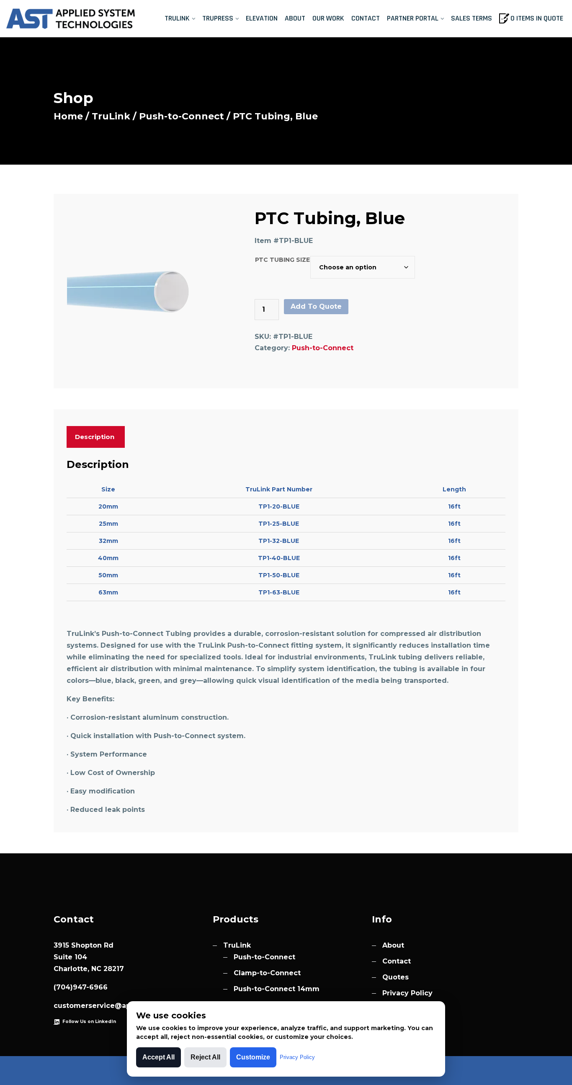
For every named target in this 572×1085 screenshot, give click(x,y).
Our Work (328, 18)
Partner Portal (412, 18)
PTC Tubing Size (282, 260)
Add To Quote (316, 306)
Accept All (158, 1057)
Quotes (395, 977)
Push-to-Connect (181, 116)
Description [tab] (94, 437)
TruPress (217, 18)
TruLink (177, 18)
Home (68, 116)
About (295, 18)
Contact (365, 18)
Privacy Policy (407, 993)
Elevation (262, 18)
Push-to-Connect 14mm (276, 989)
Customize (253, 1057)
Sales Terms (471, 18)
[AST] (71, 18)
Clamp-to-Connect (267, 973)
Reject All (205, 1057)
